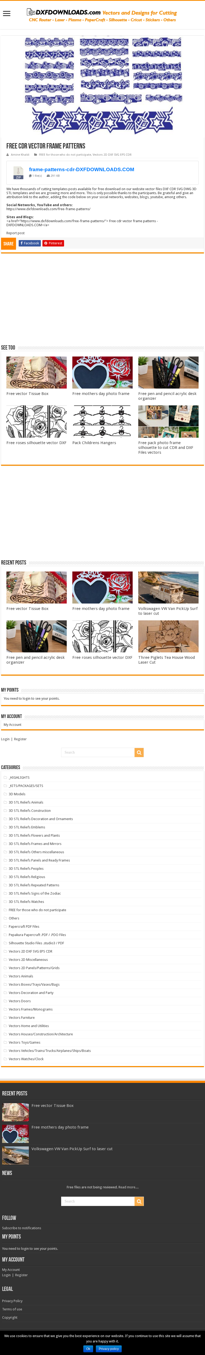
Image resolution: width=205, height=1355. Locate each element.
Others (14, 918)
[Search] (139, 752)
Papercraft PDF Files (24, 927)
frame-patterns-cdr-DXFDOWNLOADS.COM (81, 169)
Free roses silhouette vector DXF (36, 442)
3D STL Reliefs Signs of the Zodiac (35, 893)
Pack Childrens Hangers (94, 442)
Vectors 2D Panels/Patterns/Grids (34, 968)
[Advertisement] (102, 301)
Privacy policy (109, 1349)
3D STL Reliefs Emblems (27, 827)
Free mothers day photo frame (100, 393)
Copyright (9, 1317)
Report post (15, 233)
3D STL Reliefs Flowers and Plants (34, 835)
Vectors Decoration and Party (31, 993)
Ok (88, 1349)
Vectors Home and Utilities (29, 1026)
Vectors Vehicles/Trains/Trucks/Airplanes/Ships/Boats (50, 1051)
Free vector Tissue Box (27, 393)
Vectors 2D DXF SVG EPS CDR (112, 154)
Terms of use (12, 1309)
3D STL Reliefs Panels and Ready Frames (39, 860)
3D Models (17, 794)
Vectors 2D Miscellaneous (28, 960)
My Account (12, 725)
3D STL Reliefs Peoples (26, 869)
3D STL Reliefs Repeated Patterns (34, 885)
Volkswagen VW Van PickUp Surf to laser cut (72, 1148)
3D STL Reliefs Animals (26, 802)
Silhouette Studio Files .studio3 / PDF (36, 943)
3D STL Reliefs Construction (30, 811)
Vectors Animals (21, 976)
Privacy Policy (12, 1301)
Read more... (128, 1187)
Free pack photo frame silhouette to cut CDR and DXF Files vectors (165, 447)
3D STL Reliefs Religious (27, 877)
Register (20, 739)
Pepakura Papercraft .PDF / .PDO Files (37, 935)
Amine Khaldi (20, 154)
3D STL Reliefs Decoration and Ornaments (41, 819)
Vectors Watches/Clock (26, 1059)
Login (5, 739)
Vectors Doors (20, 1001)
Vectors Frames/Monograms (31, 1009)
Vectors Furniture (22, 1018)
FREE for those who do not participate (65, 154)
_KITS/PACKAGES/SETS (26, 786)
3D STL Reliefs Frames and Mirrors (35, 844)
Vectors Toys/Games (24, 1042)
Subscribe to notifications (21, 1228)
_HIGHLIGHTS (19, 778)
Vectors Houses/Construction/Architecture (41, 1034)
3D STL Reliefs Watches (26, 902)
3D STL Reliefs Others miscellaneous (36, 852)
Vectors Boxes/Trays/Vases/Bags (34, 984)
